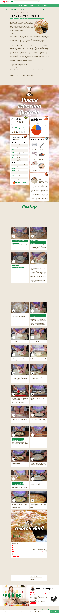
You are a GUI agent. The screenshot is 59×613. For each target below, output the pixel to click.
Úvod (11, 12)
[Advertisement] (53, 29)
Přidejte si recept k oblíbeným (39, 549)
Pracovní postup (39, 18)
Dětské (6, 9)
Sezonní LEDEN (44, 9)
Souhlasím (54, 612)
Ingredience (30, 18)
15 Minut (22, 9)
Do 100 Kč (36, 9)
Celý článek (33, 603)
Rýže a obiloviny (16, 12)
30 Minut (28, 9)
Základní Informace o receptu (18, 18)
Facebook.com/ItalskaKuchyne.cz (49, 609)
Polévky (52, 9)
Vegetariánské (14, 9)
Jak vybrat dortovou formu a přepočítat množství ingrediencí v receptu (43, 593)
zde (36, 75)
